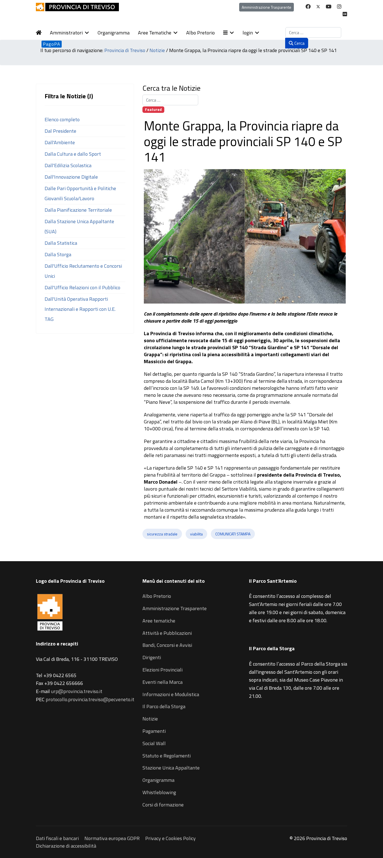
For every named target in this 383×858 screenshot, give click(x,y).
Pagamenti (154, 731)
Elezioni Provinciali (162, 669)
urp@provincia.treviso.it (76, 691)
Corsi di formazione (163, 804)
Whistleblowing (159, 792)
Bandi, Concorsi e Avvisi (167, 645)
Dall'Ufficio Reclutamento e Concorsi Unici (83, 271)
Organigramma (114, 32)
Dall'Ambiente (60, 142)
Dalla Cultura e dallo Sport (73, 154)
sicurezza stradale (162, 534)
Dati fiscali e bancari (57, 838)
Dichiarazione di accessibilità (66, 846)
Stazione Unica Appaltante (171, 767)
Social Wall (154, 743)
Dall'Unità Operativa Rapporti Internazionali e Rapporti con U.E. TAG (80, 309)
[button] (233, 32)
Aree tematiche (158, 620)
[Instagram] (339, 6)
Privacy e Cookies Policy (170, 838)
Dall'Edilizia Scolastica (68, 165)
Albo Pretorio (200, 32)
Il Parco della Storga (163, 706)
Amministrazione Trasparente (266, 7)
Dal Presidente (60, 131)
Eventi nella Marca (162, 682)
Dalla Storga (58, 254)
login (248, 32)
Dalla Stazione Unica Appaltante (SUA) (79, 226)
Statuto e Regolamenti (166, 755)
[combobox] (313, 32)
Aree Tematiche (154, 32)
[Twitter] (318, 6)
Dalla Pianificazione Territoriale (78, 210)
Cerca (298, 43)
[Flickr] (345, 14)
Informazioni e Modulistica (170, 694)
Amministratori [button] (66, 32)
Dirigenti (151, 657)
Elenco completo (62, 119)
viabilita (196, 534)
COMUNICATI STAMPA (232, 534)
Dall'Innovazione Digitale (71, 177)
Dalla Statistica (61, 243)
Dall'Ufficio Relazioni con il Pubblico (82, 287)
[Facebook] (308, 6)
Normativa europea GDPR (112, 838)
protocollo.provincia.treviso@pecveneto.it (90, 699)
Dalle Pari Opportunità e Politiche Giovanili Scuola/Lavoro (80, 193)
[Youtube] (328, 6)
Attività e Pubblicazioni (167, 633)
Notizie (150, 718)
